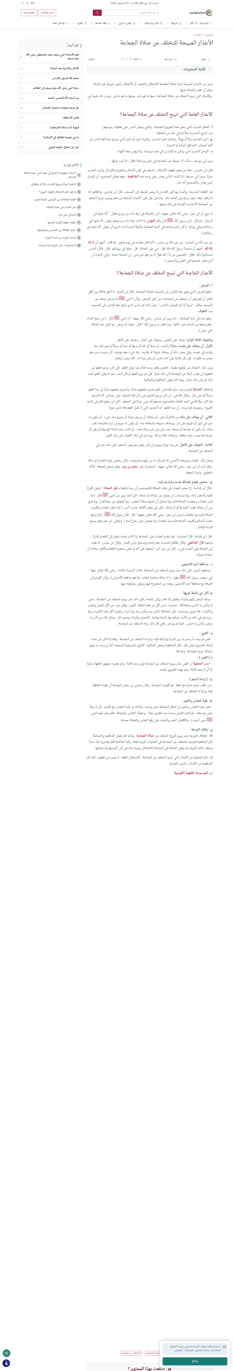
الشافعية (133, 176)
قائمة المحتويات (194, 69)
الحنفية (198, 664)
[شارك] (6, 1353)
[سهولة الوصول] (27, 3)
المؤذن (150, 221)
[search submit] (97, 13)
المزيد (80, 23)
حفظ (204, 59)
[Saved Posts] (22, 3)
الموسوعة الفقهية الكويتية (191, 773)
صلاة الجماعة (145, 736)
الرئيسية (204, 23)
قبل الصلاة (110, 488)
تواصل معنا (58, 23)
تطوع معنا (29, 12)
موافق (195, 1361)
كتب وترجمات (151, 23)
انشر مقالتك (47, 12)
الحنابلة (197, 389)
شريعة (174, 23)
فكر (192, 23)
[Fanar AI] (6, 1363)
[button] (131, 59)
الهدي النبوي (125, 23)
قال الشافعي (196, 543)
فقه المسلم (100, 23)
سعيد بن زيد (130, 467)
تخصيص (178, 1350)
